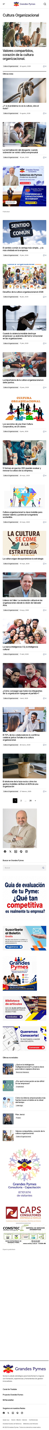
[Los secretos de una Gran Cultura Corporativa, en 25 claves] (24, 408)
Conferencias (33, 1420)
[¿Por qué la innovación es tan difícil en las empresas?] (8, 1085)
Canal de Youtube (10, 1389)
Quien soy (6, 1420)
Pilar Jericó (20, 1114)
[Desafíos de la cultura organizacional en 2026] (24, 276)
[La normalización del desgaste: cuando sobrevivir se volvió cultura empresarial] (24, 134)
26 (30, 800)
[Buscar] (43, 867)
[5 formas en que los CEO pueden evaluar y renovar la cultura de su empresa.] (24, 452)
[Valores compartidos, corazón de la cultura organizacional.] (8, 1135)
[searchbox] (22, 868)
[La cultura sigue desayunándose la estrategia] (24, 543)
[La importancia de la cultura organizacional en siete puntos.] (24, 364)
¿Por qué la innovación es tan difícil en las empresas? (29, 1082)
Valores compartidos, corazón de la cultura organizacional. (18, 55)
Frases (18, 1118)
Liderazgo (19, 1105)
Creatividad (20, 1087)
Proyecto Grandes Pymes (13, 1395)
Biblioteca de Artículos (30, 1424)
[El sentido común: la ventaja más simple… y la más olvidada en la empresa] (24, 232)
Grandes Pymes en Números (12, 1424)
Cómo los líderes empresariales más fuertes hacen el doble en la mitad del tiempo (30, 1100)
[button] (4, 4)
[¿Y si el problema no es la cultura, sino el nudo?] (24, 90)
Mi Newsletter (8, 1400)
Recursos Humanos (22, 1072)
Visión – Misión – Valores (19, 1420)
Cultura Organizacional (10, 66)
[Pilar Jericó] (8, 1118)
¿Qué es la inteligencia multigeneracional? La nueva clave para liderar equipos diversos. (29, 1067)
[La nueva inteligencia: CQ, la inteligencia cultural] (24, 631)
